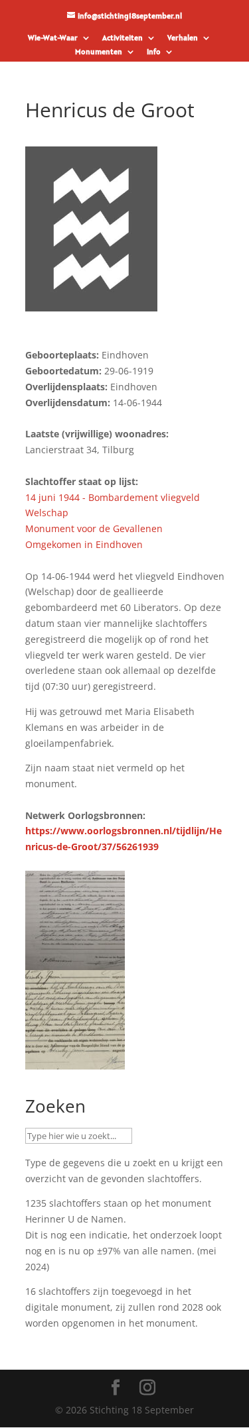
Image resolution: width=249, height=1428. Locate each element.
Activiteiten (122, 38)
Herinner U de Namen (74, 1219)
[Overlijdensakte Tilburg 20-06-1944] (75, 1061)
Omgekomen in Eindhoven (84, 544)
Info (154, 52)
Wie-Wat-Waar (53, 38)
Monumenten (98, 52)
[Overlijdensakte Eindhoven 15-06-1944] (75, 962)
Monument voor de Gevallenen (94, 528)
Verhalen (182, 38)
